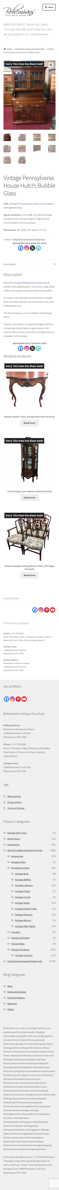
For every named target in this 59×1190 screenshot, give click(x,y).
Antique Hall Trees (16, 832)
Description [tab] (9, 264)
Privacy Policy (14, 802)
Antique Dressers (24, 914)
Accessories (17, 856)
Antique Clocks (22, 897)
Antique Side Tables (25, 926)
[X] (32, 248)
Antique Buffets (23, 879)
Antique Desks (22, 902)
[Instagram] (26, 248)
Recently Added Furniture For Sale (24, 850)
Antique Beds (22, 873)
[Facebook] (20, 248)
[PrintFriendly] (38, 248)
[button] (51, 64)
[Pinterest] (46, 610)
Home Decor (13, 838)
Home (9, 49)
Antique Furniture (20, 867)
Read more (29, 422)
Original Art (13, 844)
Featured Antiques (16, 991)
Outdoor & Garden (20, 937)
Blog (9, 986)
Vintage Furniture (20, 949)
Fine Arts (15, 932)
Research (12, 1003)
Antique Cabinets (24, 885)
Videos (10, 1009)
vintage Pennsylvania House (28, 282)
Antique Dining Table (26, 908)
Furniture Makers (16, 997)
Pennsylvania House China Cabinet (36, 203)
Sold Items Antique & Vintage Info (30, 49)
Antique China (18, 862)
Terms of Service (16, 808)
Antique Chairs (22, 891)
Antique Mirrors (23, 920)
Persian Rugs (18, 943)
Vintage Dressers (24, 955)
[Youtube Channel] (52, 610)
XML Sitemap (14, 796)
